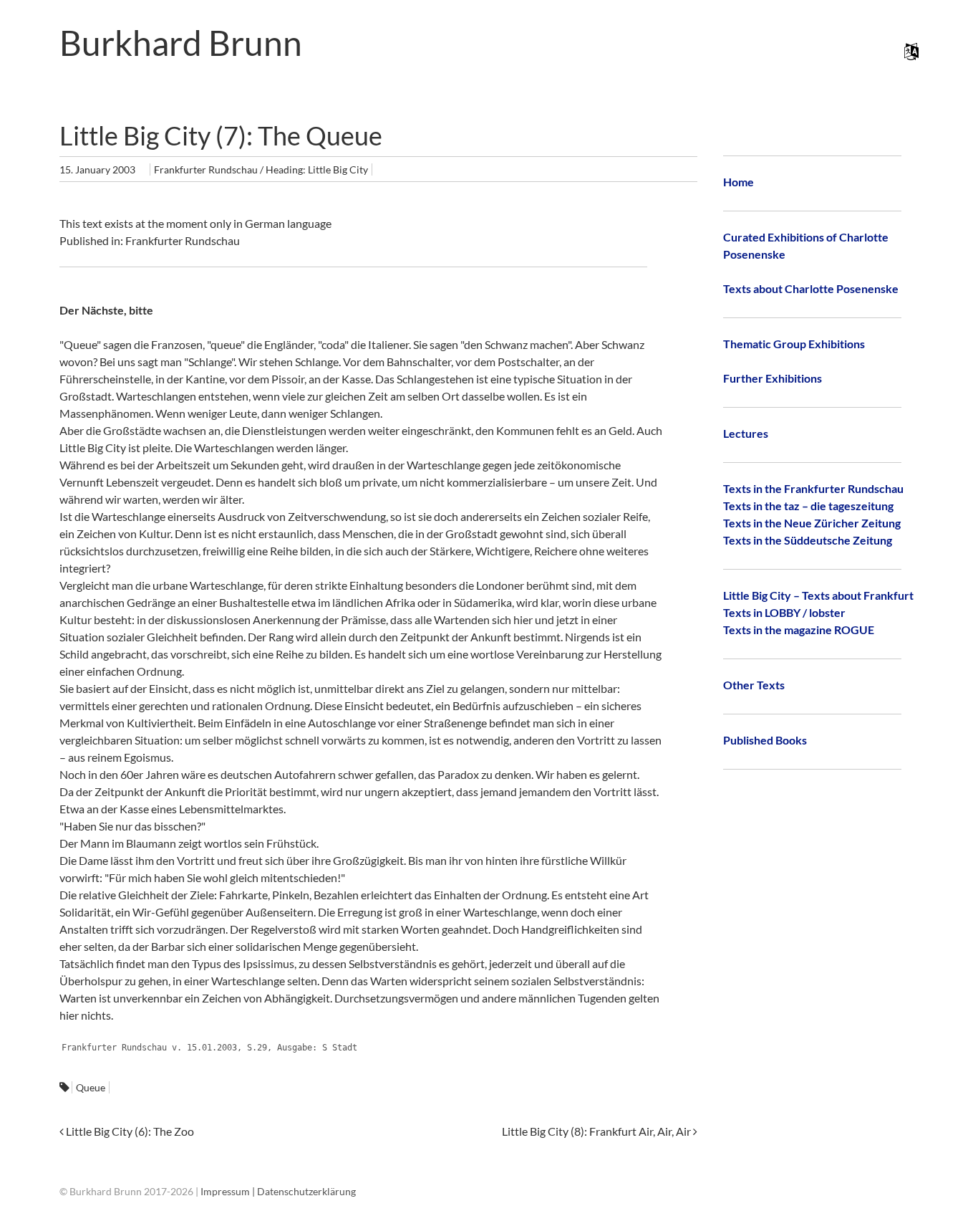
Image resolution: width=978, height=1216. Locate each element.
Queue (90, 1087)
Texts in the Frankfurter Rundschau (813, 488)
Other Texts (754, 684)
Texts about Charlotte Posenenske (811, 288)
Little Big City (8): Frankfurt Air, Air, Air (597, 1131)
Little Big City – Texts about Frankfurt (818, 595)
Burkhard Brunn (180, 42)
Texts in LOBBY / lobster (784, 612)
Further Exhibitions (772, 378)
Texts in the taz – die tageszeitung (808, 505)
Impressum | (228, 1191)
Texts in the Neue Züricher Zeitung (812, 523)
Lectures (745, 433)
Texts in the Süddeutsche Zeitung (807, 540)
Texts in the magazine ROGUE (798, 629)
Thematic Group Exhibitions (794, 343)
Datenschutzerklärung (306, 1191)
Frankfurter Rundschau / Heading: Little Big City (261, 169)
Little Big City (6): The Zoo (129, 1131)
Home (738, 181)
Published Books (765, 740)
